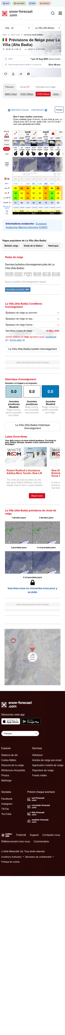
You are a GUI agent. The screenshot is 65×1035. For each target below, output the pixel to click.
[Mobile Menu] (60, 13)
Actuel (23, 86)
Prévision (9, 86)
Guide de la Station (33, 245)
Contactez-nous (51, 835)
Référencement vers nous (15, 841)
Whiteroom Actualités (13, 770)
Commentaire (41, 841)
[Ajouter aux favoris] (6, 74)
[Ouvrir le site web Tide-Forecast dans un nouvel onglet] (32, 3)
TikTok (5, 809)
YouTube (6, 814)
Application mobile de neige (47, 765)
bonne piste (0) (17, 339)
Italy (15, 35)
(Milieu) (26, 93)
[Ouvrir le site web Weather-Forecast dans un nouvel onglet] (44, 3)
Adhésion (37, 755)
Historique (53, 245)
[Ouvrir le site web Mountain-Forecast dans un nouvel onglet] (19, 3)
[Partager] (21, 74)
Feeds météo (39, 775)
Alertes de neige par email (47, 760)
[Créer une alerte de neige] (13, 74)
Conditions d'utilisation (11, 856)
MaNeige (6, 780)
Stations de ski (9, 755)
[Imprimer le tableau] (28, 74)
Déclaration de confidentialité (38, 856)
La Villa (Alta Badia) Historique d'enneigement (32, 426)
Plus (7, 166)
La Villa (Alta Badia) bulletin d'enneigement (32, 349)
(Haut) (11, 93)
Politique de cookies (10, 861)
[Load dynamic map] (32, 657)
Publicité (21, 835)
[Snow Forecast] (16, 13)
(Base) (43, 93)
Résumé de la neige (12, 765)
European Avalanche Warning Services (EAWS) (27, 225)
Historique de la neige (45, 86)
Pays (5, 35)
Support (34, 835)
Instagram (6, 804)
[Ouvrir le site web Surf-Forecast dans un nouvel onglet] (6, 3)
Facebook (6, 798)
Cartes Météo (8, 760)
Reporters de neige (43, 770)
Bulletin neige (11, 245)
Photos (5, 775)
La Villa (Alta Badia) (33, 35)
